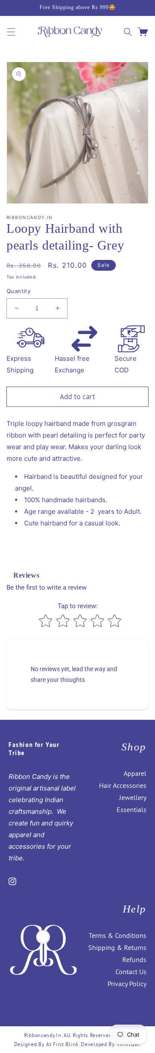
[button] (11, 31)
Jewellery (132, 797)
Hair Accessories (122, 785)
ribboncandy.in (43, 1035)
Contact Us (130, 971)
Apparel (135, 773)
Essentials (131, 809)
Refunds (134, 959)
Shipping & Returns (117, 947)
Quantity (18, 290)
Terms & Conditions (117, 935)
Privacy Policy (127, 983)
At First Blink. (63, 1044)
